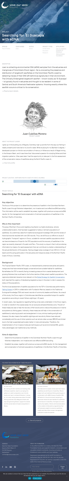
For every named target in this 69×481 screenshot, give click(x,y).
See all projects (35, 420)
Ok (30, 478)
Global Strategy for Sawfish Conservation (51, 277)
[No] (67, 476)
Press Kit (63, 467)
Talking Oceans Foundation (60, 54)
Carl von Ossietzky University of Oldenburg (61, 50)
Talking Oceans (7, 289)
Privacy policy (37, 478)
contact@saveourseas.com (10, 454)
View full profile (9, 163)
